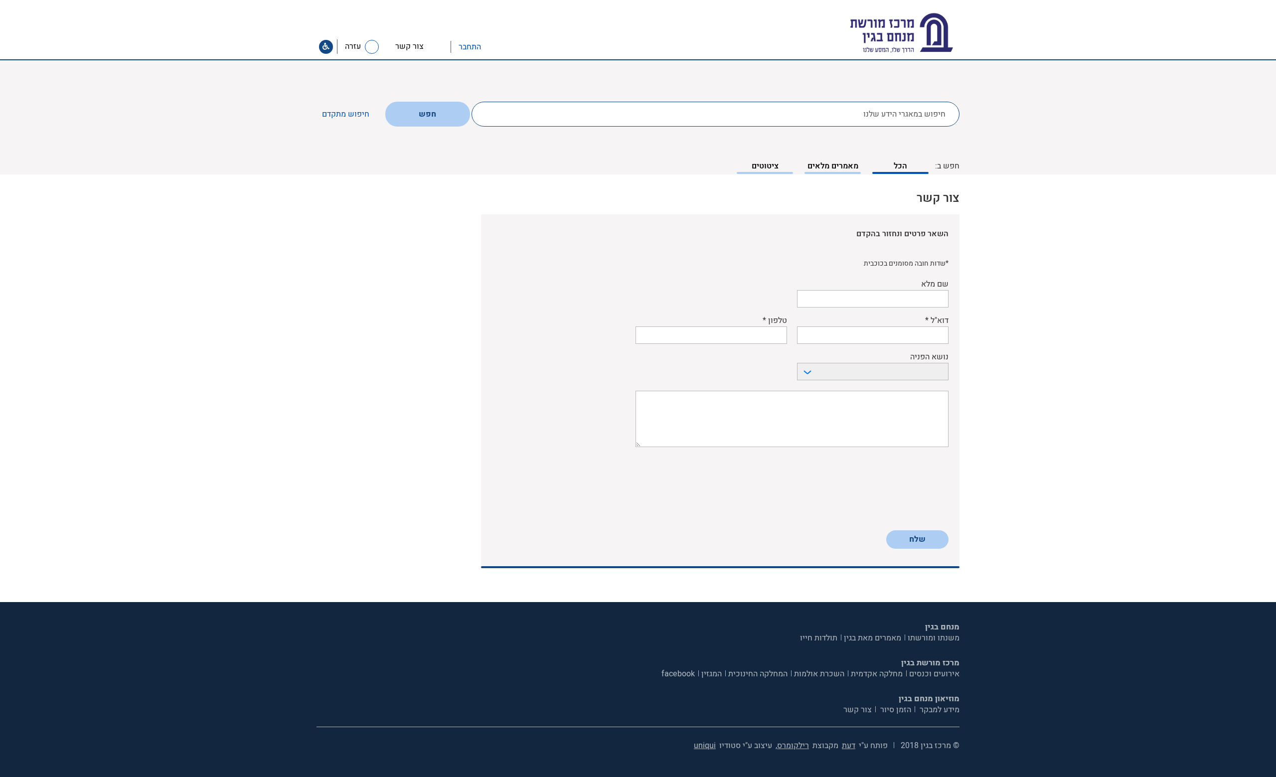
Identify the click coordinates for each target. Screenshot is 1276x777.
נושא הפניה (929, 357)
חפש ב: (947, 166)
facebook (678, 674)
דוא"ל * (937, 320)
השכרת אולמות (819, 674)
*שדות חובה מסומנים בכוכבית (906, 264)
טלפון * (775, 320)
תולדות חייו (818, 638)
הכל (900, 166)
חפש (427, 114)
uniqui (705, 746)
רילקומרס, (792, 746)
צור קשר (857, 710)
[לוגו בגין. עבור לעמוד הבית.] (918, 33)
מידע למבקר (938, 710)
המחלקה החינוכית (758, 674)
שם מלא (935, 284)
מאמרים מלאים (832, 166)
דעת (848, 746)
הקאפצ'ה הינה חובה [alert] (921, 519)
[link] (419, 46)
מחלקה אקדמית (877, 674)
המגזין (711, 674)
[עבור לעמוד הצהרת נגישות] (326, 47)
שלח (917, 539)
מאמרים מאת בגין (872, 638)
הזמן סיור (894, 710)
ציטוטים (765, 166)
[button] (491, 47)
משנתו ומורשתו (933, 638)
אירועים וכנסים (934, 674)
